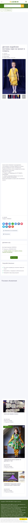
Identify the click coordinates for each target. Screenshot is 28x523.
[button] (4, 76)
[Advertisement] (14, 27)
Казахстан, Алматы (6, 54)
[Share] (3, 224)
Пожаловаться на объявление (11, 230)
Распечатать (7, 234)
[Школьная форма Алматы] (14, 406)
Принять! (23, 519)
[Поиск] (22, 5)
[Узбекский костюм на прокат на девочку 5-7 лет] (14, 441)
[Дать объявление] (26, 2)
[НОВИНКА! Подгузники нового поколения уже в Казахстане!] (14, 476)
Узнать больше (25, 521)
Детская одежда (6, 56)
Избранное (9, 10)
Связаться (15, 257)
